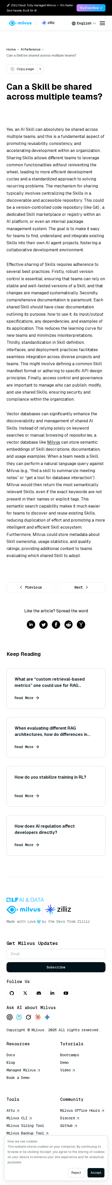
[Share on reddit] (68, 625)
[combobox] (84, 23)
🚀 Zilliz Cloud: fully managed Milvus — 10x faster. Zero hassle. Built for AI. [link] (40, 7)
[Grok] (28, 1017)
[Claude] (38, 1017)
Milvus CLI (17, 1118)
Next (78, 587)
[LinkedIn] (52, 993)
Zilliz (83, 921)
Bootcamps (69, 1055)
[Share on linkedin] (31, 625)
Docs (11, 1055)
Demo (64, 1062)
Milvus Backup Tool (25, 1133)
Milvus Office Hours (80, 1110)
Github (66, 1125)
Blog (11, 1062)
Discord (67, 1118)
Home (11, 49)
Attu (11, 1110)
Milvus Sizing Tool (25, 1125)
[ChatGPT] (10, 1017)
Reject (76, 1173)
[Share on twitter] (43, 625)
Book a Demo (18, 1077)
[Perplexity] (19, 1017)
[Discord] (39, 993)
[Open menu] (102, 23)
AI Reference (31, 49)
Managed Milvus (21, 1070)
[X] (25, 993)
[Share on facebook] (56, 625)
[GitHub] (12, 993)
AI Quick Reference (25, 1085)
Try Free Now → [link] (91, 8)
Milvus (53, 442)
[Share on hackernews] (81, 625)
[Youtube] (66, 993)
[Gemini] (47, 1017)
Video (65, 1070)
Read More (24, 697)
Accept (96, 1173)
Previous (33, 587)
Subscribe (56, 967)
